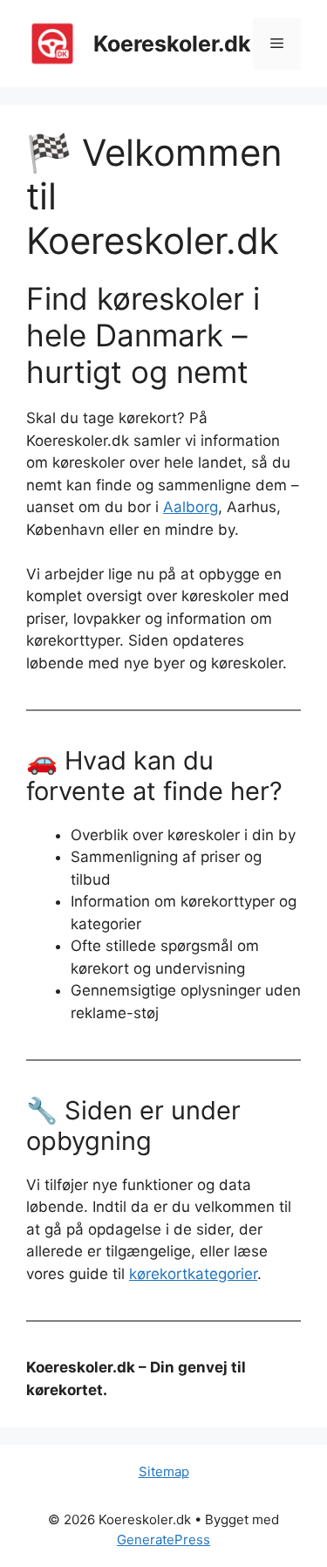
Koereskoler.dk (172, 44)
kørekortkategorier (193, 1274)
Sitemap (164, 1471)
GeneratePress (163, 1539)
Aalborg (190, 507)
